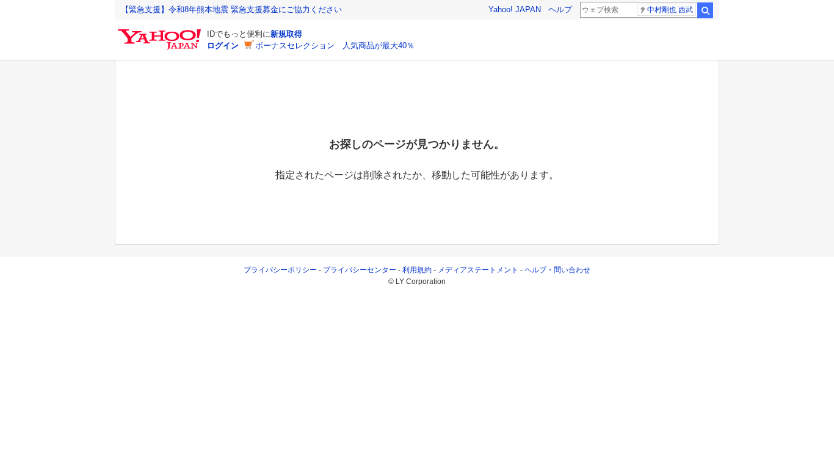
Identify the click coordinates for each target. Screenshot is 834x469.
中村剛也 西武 (670, 9)
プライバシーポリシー (280, 270)
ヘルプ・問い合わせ (557, 270)
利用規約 (417, 270)
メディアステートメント (478, 270)
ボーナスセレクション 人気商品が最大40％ (335, 45)
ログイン (223, 45)
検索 (705, 10)
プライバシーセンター (359, 270)
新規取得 (286, 33)
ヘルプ (560, 9)
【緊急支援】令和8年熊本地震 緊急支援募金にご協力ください (231, 9)
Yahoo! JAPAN (514, 9)
